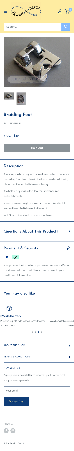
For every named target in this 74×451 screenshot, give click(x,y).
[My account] (60, 11)
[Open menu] (5, 11)
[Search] (65, 27)
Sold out (37, 148)
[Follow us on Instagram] (12, 430)
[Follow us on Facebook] (6, 430)
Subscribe (16, 401)
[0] (67, 11)
